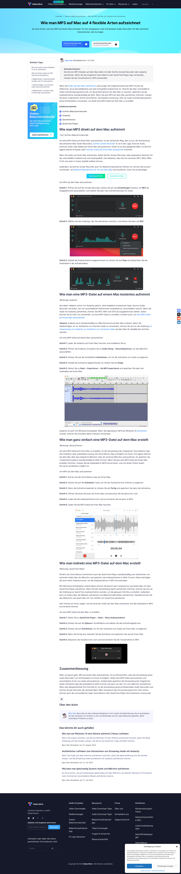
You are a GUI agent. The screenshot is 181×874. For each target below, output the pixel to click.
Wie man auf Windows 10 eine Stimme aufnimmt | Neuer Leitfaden (95, 733)
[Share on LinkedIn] (178, 322)
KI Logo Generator (77, 837)
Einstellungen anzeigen (165, 866)
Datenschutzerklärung (158, 870)
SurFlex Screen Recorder (104, 144)
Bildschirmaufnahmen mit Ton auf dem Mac (93, 170)
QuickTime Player (70, 124)
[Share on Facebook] (178, 310)
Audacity (66, 115)
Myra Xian (69, 60)
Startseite (58, 16)
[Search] (52, 848)
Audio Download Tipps (102, 814)
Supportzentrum (122, 820)
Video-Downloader (77, 809)
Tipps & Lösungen (100, 828)
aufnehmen (142, 431)
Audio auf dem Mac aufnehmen (82, 86)
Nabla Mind (37, 4)
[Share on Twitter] (178, 314)
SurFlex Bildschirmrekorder (74, 111)
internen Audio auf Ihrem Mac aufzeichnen (105, 150)
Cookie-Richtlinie (145, 870)
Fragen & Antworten (101, 834)
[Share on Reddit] (178, 318)
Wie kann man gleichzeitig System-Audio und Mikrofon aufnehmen (95, 768)
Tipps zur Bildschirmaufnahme (75, 16)
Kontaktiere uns (122, 814)
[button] (177, 847)
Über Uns (119, 809)
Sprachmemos (68, 119)
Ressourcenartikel (100, 839)
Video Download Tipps (102, 809)
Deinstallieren (141, 843)
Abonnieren (54, 827)
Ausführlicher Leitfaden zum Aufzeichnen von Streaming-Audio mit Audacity (100, 751)
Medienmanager (76, 4)
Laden (135, 4)
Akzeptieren (139, 866)
